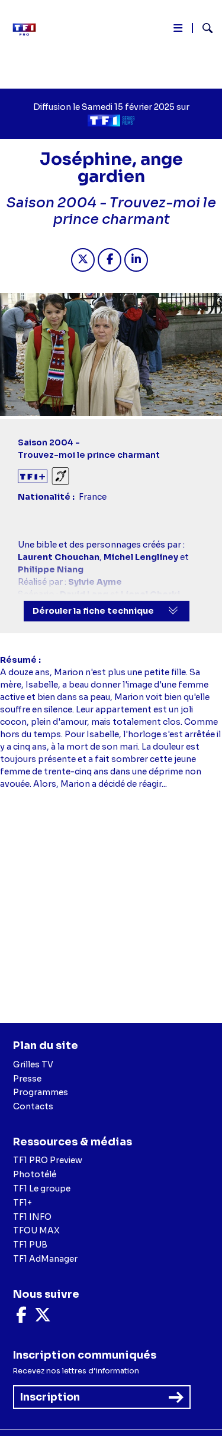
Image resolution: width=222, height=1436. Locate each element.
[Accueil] (28, 29)
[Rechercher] (203, 29)
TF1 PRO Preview (47, 1160)
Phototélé (34, 1174)
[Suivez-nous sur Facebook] (21, 1318)
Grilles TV (33, 1064)
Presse (27, 1078)
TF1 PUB (30, 1244)
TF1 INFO (32, 1217)
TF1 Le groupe (41, 1188)
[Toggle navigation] (177, 30)
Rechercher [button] (203, 28)
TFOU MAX (36, 1230)
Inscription (50, 1397)
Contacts (33, 1106)
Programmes (40, 1092)
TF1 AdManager (45, 1258)
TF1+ (22, 1202)
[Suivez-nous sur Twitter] (42, 1318)
